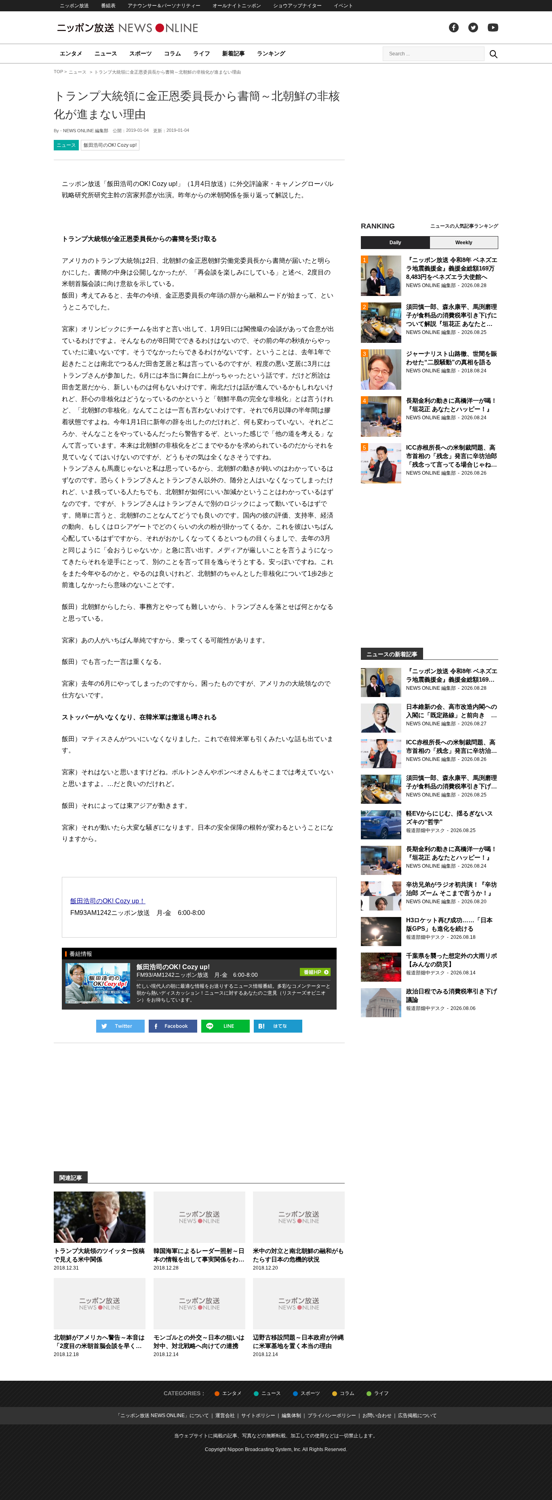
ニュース (106, 53)
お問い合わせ (377, 1415)
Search (493, 54)
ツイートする (120, 1026)
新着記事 (233, 53)
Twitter (473, 27)
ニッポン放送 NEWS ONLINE (143, 28)
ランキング (271, 53)
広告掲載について (417, 1415)
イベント (343, 5)
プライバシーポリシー (332, 1415)
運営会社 (225, 1415)
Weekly (463, 242)
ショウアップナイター (297, 5)
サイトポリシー (258, 1415)
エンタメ (71, 53)
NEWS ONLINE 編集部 (85, 130)
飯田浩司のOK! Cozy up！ (107, 901)
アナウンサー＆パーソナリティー (164, 5)
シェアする (173, 1026)
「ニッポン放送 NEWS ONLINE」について (162, 1415)
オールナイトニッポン (237, 5)
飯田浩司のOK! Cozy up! (110, 145)
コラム (172, 53)
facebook (454, 27)
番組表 (108, 5)
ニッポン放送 (74, 5)
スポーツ (140, 53)
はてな (278, 1026)
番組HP (315, 969)
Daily (395, 242)
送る (225, 1026)
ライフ (201, 53)
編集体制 (291, 1415)
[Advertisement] (429, 143)
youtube (493, 27)
